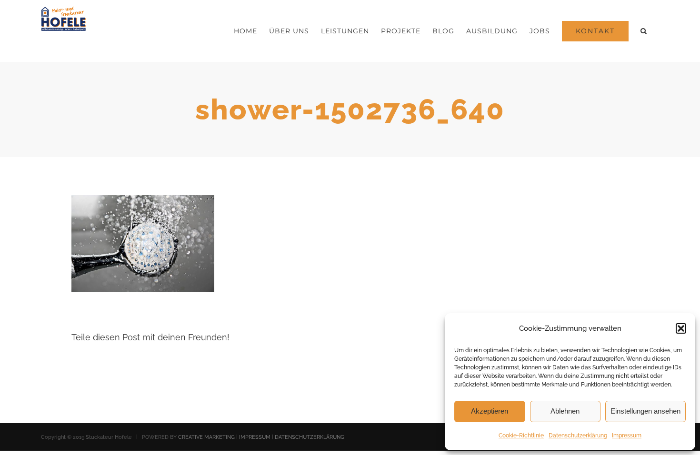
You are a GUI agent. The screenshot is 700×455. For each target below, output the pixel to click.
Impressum (626, 435)
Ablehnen (565, 411)
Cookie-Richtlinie (521, 435)
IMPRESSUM (254, 437)
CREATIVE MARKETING (206, 437)
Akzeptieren (489, 411)
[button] (681, 328)
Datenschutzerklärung (578, 435)
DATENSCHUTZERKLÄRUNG (309, 437)
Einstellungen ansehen (645, 411)
